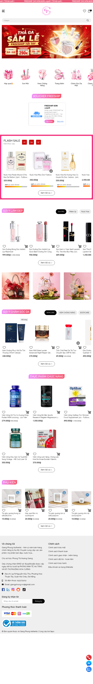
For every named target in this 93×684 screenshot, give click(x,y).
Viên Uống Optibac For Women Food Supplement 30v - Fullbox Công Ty (76, 417)
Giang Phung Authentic (29, 631)
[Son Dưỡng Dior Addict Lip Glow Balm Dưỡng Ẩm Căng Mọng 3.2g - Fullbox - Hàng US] (42, 231)
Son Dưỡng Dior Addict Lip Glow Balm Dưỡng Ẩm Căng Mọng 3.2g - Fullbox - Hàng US (41, 251)
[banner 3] (77, 286)
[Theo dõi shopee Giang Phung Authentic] (18, 589)
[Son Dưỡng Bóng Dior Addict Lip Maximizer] (15, 231)
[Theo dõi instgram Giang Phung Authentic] (13, 589)
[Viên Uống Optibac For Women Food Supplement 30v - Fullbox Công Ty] (77, 396)
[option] (46, 41)
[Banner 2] (46, 286)
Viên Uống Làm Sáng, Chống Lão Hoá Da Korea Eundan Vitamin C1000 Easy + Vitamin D (46, 459)
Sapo (52, 631)
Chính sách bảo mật (56, 547)
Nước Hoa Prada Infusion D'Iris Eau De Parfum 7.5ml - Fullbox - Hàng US (16, 177)
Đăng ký (38, 601)
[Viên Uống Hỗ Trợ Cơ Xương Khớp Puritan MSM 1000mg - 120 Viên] (15, 396)
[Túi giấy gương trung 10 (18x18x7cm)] (11, 498)
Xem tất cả (45, 193)
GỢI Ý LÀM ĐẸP (13, 210)
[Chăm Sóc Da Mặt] (76, 74)
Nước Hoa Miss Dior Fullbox (41, 175)
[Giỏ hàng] (89, 11)
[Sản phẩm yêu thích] (84, 11)
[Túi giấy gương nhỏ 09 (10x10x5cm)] (81, 498)
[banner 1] (15, 286)
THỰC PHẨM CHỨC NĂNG (46, 376)
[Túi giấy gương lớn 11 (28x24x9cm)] (58, 498)
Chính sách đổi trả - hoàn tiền (60, 559)
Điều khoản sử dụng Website (60, 567)
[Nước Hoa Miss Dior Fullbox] (42, 161)
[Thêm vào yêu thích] (4, 246)
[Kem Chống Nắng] (42, 74)
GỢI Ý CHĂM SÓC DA (16, 311)
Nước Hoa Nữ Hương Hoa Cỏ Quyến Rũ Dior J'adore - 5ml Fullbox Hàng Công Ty (67, 177)
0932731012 (21, 580)
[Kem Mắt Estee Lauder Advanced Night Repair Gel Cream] (42, 332)
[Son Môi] (25, 74)
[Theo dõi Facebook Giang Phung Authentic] (3, 589)
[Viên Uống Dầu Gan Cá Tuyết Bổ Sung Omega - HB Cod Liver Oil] (15, 438)
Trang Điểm (59, 84)
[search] (87, 20)
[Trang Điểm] (59, 74)
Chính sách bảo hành (57, 563)
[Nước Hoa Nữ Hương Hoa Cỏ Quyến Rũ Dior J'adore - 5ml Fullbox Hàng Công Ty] (68, 161)
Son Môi (25, 84)
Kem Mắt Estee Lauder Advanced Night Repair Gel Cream (39, 352)
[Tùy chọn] (26, 246)
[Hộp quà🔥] (8, 74)
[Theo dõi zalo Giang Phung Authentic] (8, 589)
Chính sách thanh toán (58, 551)
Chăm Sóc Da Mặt (76, 85)
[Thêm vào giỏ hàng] (80, 246)
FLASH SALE (12, 140)
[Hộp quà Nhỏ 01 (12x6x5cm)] (35, 498)
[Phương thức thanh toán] (17, 614)
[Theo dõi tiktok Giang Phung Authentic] (24, 589)
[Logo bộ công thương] (14, 623)
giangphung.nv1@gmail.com (22, 584)
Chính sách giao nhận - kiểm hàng (63, 555)
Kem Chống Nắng (42, 85)
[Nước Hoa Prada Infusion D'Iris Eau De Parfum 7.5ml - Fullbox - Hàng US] (16, 161)
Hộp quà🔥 (8, 84)
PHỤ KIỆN (9, 482)
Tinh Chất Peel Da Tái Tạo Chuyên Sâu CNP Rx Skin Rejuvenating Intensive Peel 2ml (68, 352)
